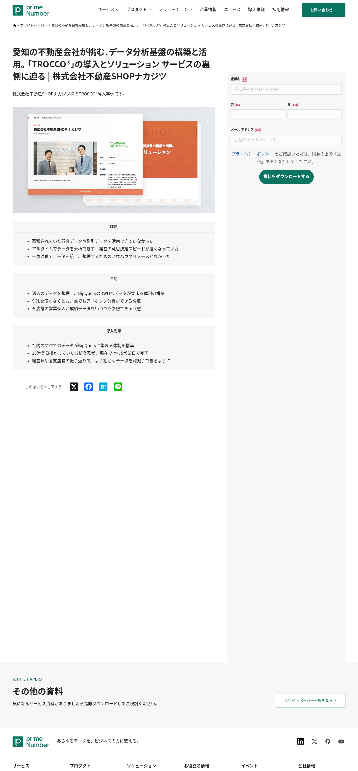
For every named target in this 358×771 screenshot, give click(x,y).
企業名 (240, 79)
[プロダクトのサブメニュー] (149, 10)
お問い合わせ (321, 10)
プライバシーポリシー (252, 154)
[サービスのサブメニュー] (116, 10)
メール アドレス (246, 129)
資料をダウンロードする (286, 176)
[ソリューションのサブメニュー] (190, 10)
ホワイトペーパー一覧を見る (308, 700)
